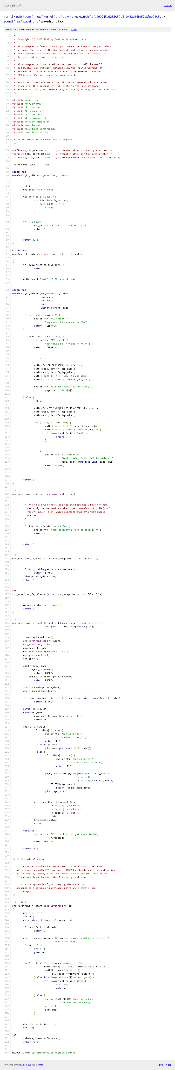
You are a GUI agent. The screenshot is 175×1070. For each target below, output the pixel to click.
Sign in (168, 5)
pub (19, 16)
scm (28, 16)
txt (161, 1064)
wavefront (30, 21)
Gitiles (20, 1064)
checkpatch (80, 16)
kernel (8, 16)
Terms (39, 1064)
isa (18, 21)
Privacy (30, 1064)
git (58, 16)
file (74, 29)
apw (66, 16)
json (169, 1064)
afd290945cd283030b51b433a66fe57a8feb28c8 (125, 16)
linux (37, 16)
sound (8, 21)
